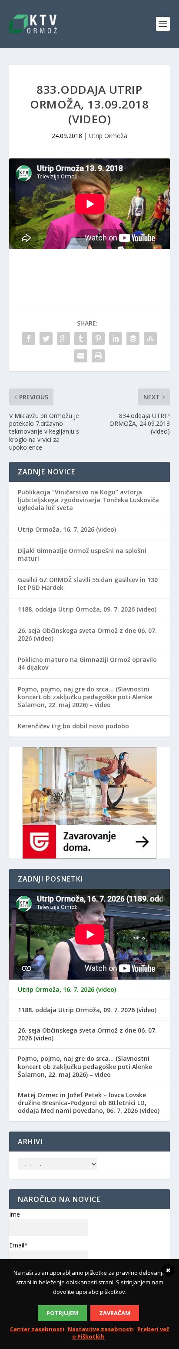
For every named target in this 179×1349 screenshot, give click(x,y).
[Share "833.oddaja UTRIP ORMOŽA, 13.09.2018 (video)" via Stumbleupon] (150, 338)
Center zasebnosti (37, 1329)
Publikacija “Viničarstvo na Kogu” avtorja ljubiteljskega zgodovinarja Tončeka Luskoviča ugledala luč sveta (88, 500)
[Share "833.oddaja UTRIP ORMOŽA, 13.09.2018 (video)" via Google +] (63, 338)
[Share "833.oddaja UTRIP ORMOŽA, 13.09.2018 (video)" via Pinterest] (98, 338)
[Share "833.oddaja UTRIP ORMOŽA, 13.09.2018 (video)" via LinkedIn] (115, 338)
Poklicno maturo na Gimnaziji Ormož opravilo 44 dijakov (87, 663)
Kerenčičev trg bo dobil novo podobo (73, 726)
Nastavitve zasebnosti (101, 1329)
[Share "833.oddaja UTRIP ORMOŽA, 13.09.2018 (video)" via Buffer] (133, 338)
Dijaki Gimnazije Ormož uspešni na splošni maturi (82, 554)
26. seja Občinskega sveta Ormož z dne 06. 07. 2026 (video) (87, 634)
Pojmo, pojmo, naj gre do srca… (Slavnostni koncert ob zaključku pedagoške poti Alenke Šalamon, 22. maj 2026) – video (85, 697)
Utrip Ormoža (108, 136)
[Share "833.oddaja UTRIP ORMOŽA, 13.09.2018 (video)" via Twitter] (46, 338)
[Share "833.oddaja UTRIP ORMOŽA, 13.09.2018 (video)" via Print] (98, 356)
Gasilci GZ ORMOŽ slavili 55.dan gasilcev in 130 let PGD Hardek (88, 584)
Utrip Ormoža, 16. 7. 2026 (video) (67, 529)
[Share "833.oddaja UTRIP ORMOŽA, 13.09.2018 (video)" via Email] (81, 356)
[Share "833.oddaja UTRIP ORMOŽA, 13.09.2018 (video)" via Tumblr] (81, 338)
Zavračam (114, 1313)
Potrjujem (62, 1313)
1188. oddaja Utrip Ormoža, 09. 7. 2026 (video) (87, 609)
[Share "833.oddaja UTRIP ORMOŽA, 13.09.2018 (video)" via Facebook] (28, 338)
